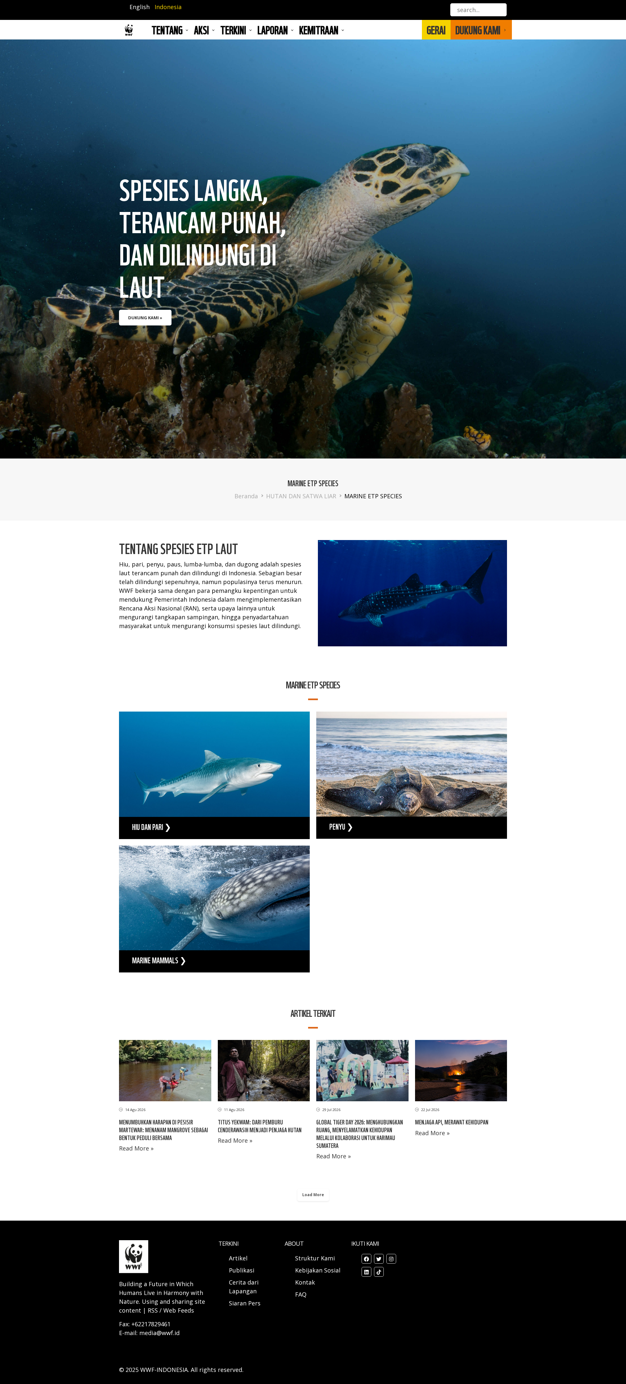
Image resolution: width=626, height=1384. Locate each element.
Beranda (246, 496)
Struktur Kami (315, 1258)
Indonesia (168, 7)
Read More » (136, 1148)
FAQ (300, 1294)
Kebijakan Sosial (317, 1270)
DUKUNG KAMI (477, 30)
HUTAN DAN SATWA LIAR (301, 496)
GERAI (436, 30)
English (139, 7)
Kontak (305, 1282)
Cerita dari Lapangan (244, 1286)
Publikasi (241, 1270)
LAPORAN (273, 30)
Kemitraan (318, 30)
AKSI (201, 30)
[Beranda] (128, 30)
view (214, 775)
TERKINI (233, 30)
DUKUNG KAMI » (145, 318)
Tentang (167, 30)
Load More (313, 1194)
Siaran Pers (245, 1303)
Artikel (239, 1258)
